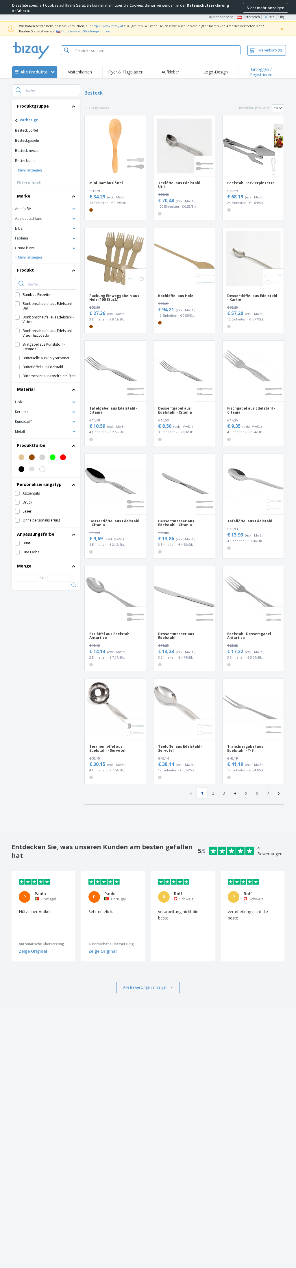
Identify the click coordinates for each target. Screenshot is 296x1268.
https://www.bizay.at (107, 26)
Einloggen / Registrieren (261, 72)
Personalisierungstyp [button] (39, 484)
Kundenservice (221, 16)
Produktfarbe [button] (31, 445)
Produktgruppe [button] (33, 106)
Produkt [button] (25, 270)
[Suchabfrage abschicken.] (18, 90)
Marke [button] (23, 196)
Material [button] (26, 389)
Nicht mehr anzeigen (265, 7)
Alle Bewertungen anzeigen (145, 987)
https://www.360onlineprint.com (86, 31)
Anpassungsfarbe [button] (35, 534)
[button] (46, 208)
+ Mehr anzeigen (28, 170)
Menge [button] (24, 566)
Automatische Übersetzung (41, 943)
